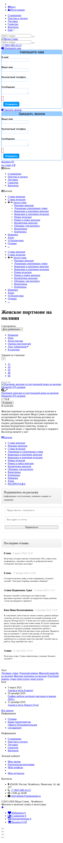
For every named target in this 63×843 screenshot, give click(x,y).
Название (13, 335)
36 (9, 370)
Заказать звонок (13, 110)
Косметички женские (26, 222)
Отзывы (12, 243)
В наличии (14, 349)
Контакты (13, 27)
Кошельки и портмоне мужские (31, 214)
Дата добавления (17, 346)
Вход (13, 7)
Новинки (13, 234)
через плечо (36, 679)
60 (9, 375)
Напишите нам (12, 48)
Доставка (13, 21)
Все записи (7, 710)
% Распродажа (16, 240)
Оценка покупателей (19, 343)
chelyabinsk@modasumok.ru (26, 796)
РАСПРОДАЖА (17, 483)
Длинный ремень (28, 673)
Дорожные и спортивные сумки (25, 451)
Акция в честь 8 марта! (20, 690)
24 (9, 367)
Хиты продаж (15, 340)
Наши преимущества (19, 721)
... (9, 246)
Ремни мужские (23, 217)
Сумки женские (16, 196)
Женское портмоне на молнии (30, 676)
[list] (6, 382)
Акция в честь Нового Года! (23, 705)
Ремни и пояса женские (27, 220)
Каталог (8, 437)
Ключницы (20, 231)
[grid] (2, 382)
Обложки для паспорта (27, 225)
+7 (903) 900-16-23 (11, 45)
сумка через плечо (20, 679)
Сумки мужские (17, 199)
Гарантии (13, 24)
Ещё (10, 30)
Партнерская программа (21, 764)
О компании (14, 15)
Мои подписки (16, 773)
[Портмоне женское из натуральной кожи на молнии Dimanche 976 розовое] (31, 386)
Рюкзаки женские (24, 205)
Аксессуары (19, 202)
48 (9, 372)
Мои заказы (14, 761)
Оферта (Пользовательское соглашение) (22, 726)
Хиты (11, 237)
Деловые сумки (9, 673)
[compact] (9, 382)
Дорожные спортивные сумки (30, 208)
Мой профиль (15, 767)
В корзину (7, 403)
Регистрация (18, 9)
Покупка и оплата (18, 18)
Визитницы (20, 228)
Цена (10, 338)
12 (9, 364)
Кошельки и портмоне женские (31, 211)
